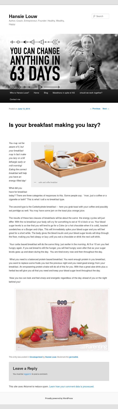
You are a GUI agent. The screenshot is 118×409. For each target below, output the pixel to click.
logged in (27, 374)
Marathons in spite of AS (64, 92)
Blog (46, 92)
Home (36, 92)
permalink (73, 356)
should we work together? (91, 92)
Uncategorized (36, 356)
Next (106, 108)
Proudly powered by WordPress (59, 398)
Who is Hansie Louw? (19, 92)
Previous (95, 108)
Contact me (15, 99)
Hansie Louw (23, 16)
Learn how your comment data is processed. (71, 386)
